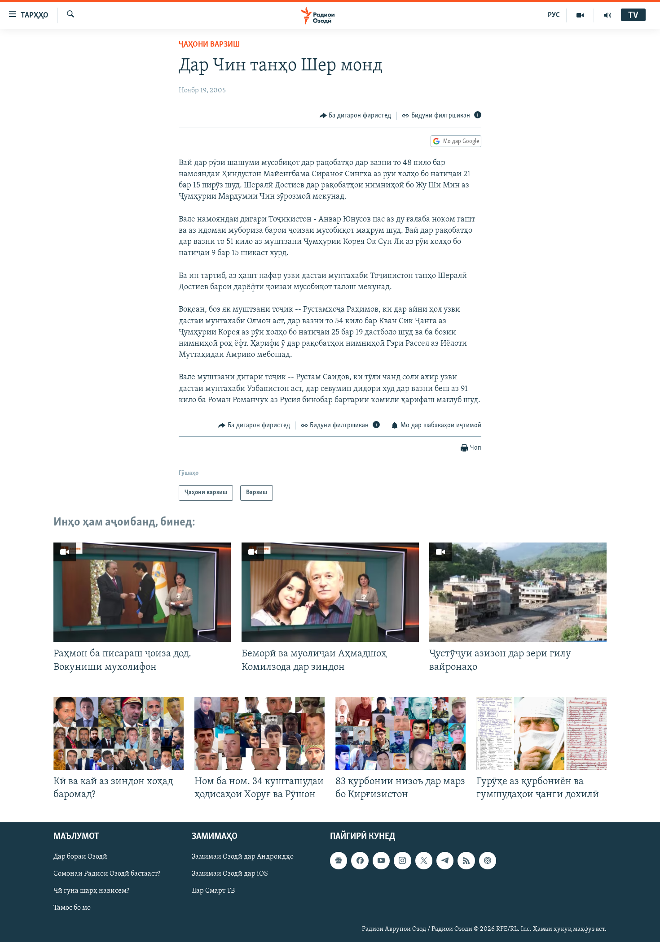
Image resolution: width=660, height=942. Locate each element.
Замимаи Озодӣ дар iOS (230, 873)
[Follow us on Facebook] (359, 860)
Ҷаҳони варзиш (209, 45)
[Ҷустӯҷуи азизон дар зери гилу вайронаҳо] (518, 592)
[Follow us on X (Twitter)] (423, 860)
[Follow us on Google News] (338, 860)
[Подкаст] (487, 860)
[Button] (356, 116)
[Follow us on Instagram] (402, 860)
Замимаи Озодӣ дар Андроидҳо (243, 856)
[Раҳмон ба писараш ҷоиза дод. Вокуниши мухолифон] (142, 592)
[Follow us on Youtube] (381, 860)
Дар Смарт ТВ (213, 891)
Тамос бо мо (72, 908)
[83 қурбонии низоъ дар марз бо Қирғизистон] (400, 733)
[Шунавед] (607, 15)
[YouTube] (580, 15)
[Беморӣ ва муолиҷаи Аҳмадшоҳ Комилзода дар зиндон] (330, 592)
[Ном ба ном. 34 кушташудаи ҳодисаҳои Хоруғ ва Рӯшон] (259, 733)
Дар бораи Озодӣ (80, 856)
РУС (554, 15)
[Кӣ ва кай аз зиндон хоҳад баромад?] (118, 733)
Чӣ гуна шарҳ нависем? (91, 891)
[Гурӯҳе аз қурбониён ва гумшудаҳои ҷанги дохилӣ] (541, 733)
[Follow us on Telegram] (444, 860)
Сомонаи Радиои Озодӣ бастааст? (106, 873)
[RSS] (466, 860)
